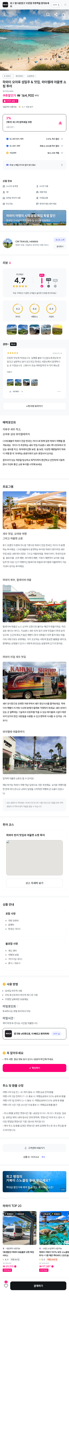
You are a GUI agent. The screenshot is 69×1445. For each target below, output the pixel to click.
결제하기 (38, 1285)
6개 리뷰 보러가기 (34, 406)
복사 (43, 1157)
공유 (56, 14)
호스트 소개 (59, 240)
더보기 (9, 372)
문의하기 (60, 246)
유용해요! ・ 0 (18, 391)
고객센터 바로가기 (36, 1147)
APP (55, 5)
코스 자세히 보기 (34, 883)
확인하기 (36, 1067)
